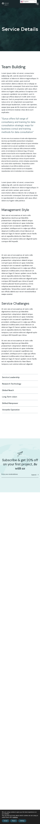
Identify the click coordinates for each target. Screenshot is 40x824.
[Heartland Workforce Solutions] (5, 3)
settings (15, 817)
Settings (22, 820)
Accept (5, 820)
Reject (13, 820)
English (26, 1)
